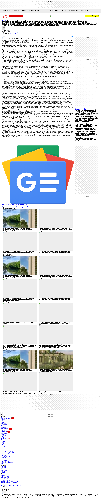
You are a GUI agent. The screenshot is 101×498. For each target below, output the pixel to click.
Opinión (3, 447)
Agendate (5, 431)
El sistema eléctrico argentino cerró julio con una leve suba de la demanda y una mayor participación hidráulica (86, 126)
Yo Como (4, 446)
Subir (4, 492)
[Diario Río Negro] (50, 16)
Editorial (4, 448)
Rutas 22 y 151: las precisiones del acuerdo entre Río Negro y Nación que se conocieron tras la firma (56, 323)
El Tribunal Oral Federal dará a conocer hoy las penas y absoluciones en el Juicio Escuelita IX (86, 134)
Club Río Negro (66, 10)
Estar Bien (5, 438)
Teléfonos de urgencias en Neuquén (11, 485)
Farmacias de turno (6, 480)
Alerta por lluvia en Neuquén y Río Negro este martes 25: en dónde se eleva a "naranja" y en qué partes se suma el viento (55, 346)
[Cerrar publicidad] (1, 413)
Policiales (4, 457)
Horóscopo (5, 442)
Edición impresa (6, 464)
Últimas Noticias (7, 418)
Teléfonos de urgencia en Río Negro (11, 484)
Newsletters (6, 428)
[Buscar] (6, 16)
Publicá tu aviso (5, 476)
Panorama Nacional (7, 453)
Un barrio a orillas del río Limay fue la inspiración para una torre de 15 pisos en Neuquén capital (86, 112)
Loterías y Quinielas (7, 479)
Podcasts (4, 459)
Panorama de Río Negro (9, 451)
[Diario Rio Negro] (2, 493)
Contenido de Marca (7, 462)
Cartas (4, 455)
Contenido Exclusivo (7, 461)
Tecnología (5, 445)
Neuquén (14, 10)
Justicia (4, 422)
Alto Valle (3, 467)
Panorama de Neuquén (8, 450)
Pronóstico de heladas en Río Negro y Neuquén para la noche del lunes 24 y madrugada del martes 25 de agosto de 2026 (19, 346)
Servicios (3, 427)
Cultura (3, 434)
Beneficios (4, 487)
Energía (3, 423)
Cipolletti (31, 10)
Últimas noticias (6, 10)
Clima (3, 441)
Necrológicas (74, 10)
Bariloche (24, 10)
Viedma (37, 10)
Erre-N (4, 435)
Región (4, 20)
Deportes (4, 433)
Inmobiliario (4, 460)
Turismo (3, 426)
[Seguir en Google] (2, 37)
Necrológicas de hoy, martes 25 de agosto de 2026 (85, 139)
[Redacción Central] (3, 26)
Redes (3, 430)
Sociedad (4, 440)
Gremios (4, 421)
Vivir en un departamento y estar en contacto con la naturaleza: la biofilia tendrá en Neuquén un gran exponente (86, 119)
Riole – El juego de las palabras (10, 481)
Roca (19, 10)
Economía (4, 424)
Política (3, 419)
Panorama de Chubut (8, 452)
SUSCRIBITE (92, 16)
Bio (3, 443)
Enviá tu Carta (6, 456)
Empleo (3, 475)
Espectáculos (6, 437)
